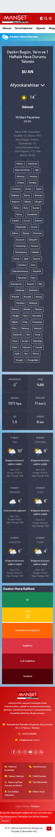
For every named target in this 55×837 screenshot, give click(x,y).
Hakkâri (35, 252)
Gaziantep (20, 246)
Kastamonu (16, 284)
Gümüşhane (21, 252)
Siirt (28, 334)
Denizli (38, 221)
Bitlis (16, 208)
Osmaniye (37, 322)
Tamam (5, 821)
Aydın (39, 189)
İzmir (33, 265)
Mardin (27, 309)
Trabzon (26, 347)
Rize (14, 328)
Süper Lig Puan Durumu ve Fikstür (14, 784)
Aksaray (21, 176)
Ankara (20, 183)
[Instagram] (24, 752)
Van (26, 353)
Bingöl (38, 202)
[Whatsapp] (35, 752)
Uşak (17, 353)
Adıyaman (32, 164)
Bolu (26, 208)
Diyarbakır (21, 227)
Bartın (27, 195)
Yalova (35, 353)
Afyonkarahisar (22, 170)
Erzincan (37, 233)
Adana (19, 164)
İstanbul (22, 265)
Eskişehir (33, 240)
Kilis (40, 284)
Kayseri (30, 284)
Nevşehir (36, 316)
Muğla (16, 316)
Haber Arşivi (39, 792)
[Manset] (15, 18)
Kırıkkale (20, 290)
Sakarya (25, 328)
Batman (38, 195)
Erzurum (20, 240)
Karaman (22, 278)
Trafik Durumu (39, 776)
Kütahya (20, 303)
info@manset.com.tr (29, 740)
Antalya (33, 183)
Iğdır (26, 259)
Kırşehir (15, 297)
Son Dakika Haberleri (12, 793)
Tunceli (38, 347)
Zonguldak (32, 360)
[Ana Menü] (50, 18)
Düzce (34, 227)
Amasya (33, 176)
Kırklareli (33, 290)
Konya (39, 297)
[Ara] (46, 18)
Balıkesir (15, 195)
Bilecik (28, 202)
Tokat (14, 347)
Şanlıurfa (17, 334)
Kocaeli (27, 297)
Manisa (15, 309)
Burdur (36, 208)
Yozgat (19, 360)
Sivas (14, 341)
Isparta (36, 259)
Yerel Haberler (24, 28)
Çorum (27, 221)
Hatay (16, 259)
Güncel (6, 28)
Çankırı (15, 221)
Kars (33, 278)
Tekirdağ (37, 341)
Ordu (25, 322)
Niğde (15, 322)
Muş (25, 316)
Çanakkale (32, 214)
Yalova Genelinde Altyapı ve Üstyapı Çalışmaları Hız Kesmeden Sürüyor (27, 831)
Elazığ (26, 233)
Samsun (37, 328)
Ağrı (37, 170)
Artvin (28, 189)
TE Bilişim (35, 806)
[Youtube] (30, 752)
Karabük (37, 271)
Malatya (33, 303)
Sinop (37, 334)
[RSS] (41, 752)
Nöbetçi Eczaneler (11, 768)
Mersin (38, 309)
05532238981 (29, 734)
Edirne (15, 233)
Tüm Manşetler (39, 782)
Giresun (34, 246)
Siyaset (40, 28)
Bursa (19, 214)
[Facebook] (13, 752)
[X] (19, 752)
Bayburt (16, 202)
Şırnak (25, 341)
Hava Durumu (39, 767)
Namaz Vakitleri (16, 776)
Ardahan (16, 189)
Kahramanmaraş (20, 271)
